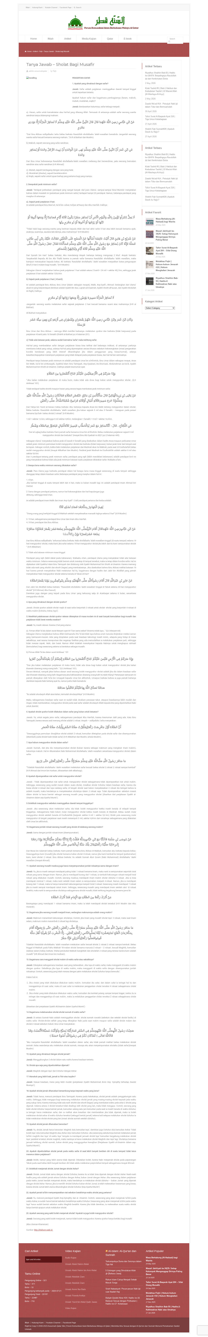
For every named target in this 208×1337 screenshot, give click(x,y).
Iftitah (28, 7)
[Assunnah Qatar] (104, 29)
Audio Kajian (70, 1258)
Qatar (110, 38)
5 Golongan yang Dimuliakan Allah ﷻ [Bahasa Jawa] (121, 1272)
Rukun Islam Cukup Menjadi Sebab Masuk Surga (121, 1281)
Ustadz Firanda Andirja (75, 1295)
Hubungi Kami (37, 7)
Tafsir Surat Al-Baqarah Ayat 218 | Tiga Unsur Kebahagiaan (160, 118)
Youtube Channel (51, 7)
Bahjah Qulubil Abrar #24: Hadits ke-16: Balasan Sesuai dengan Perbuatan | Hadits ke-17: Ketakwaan (123, 1301)
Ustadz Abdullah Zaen (75, 1277)
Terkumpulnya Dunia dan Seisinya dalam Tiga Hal (123, 1263)
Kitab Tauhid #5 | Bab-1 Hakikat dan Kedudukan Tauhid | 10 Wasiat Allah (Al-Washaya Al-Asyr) (161, 91)
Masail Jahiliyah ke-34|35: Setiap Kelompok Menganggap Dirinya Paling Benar (164, 1271)
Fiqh (54, 71)
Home (33, 38)
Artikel (67, 38)
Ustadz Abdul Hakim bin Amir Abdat (81, 1270)
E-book (128, 38)
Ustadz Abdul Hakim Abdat (77, 1264)
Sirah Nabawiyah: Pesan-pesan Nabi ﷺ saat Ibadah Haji (123, 1290)
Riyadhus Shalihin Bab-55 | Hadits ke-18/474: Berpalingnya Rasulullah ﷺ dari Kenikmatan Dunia (160, 75)
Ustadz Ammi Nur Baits (75, 1289)
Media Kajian (89, 38)
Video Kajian (70, 1308)
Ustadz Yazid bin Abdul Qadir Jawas (81, 1302)
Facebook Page (65, 7)
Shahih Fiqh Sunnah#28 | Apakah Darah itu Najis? (159, 130)
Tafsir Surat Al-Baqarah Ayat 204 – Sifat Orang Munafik (167, 251)
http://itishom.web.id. (43, 1230)
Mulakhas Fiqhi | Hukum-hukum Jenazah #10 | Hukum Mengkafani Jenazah (161, 1296)
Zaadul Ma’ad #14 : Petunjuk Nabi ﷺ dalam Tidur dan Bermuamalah (161, 105)
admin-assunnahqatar (38, 71)
